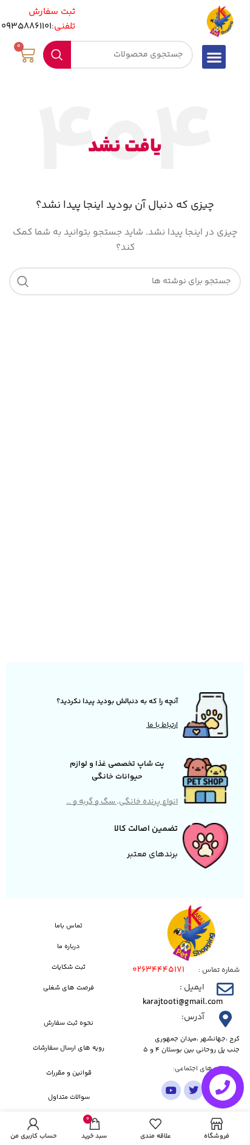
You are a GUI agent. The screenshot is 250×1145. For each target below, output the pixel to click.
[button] (214, 57)
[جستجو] (57, 55)
